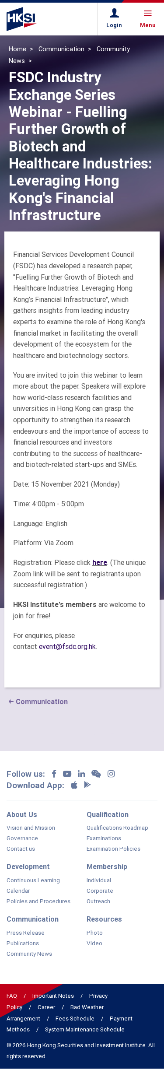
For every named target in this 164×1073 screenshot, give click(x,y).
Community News (29, 953)
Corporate (100, 890)
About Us (22, 814)
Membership (107, 866)
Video (94, 943)
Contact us (21, 848)
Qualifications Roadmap (117, 827)
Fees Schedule (75, 1018)
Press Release (26, 932)
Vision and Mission (31, 827)
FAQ (12, 995)
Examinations (104, 838)
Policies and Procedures (38, 901)
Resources (104, 919)
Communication (61, 49)
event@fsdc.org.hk (67, 646)
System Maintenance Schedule (85, 1029)
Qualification (108, 814)
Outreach (98, 901)
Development (28, 866)
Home (17, 49)
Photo (95, 932)
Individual (99, 880)
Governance (22, 838)
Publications (23, 943)
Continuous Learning (33, 880)
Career (46, 1007)
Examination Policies (113, 848)
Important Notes (53, 995)
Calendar (18, 890)
